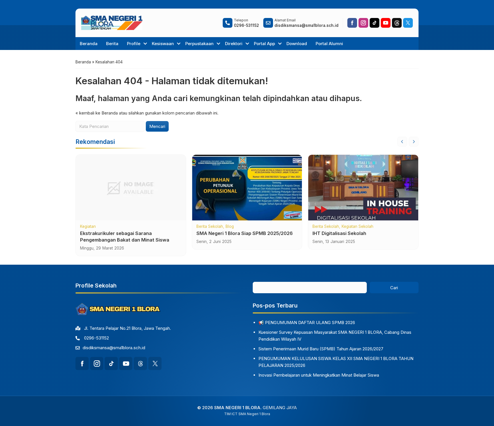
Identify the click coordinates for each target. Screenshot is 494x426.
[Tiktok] (374, 23)
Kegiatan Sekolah (357, 227)
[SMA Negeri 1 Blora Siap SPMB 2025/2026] (247, 187)
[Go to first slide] (414, 141)
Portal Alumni (329, 43)
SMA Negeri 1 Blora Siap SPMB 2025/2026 (244, 233)
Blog (230, 227)
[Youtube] (386, 23)
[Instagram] (363, 23)
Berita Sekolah (209, 227)
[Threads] (397, 23)
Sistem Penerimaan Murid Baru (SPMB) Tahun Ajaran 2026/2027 (320, 348)
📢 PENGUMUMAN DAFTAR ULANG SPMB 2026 (306, 322)
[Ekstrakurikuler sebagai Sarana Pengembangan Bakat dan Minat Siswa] (131, 187)
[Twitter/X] (408, 23)
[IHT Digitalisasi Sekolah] (363, 187)
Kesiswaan (163, 43)
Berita (112, 43)
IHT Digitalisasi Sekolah (339, 233)
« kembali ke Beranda (96, 113)
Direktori (233, 43)
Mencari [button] (157, 126)
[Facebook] (352, 23)
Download (296, 43)
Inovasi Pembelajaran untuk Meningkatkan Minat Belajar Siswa (318, 375)
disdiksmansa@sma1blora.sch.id (114, 347)
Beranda (88, 43)
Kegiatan (88, 227)
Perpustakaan (199, 43)
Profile (133, 43)
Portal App (264, 43)
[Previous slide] (402, 141)
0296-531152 (96, 338)
